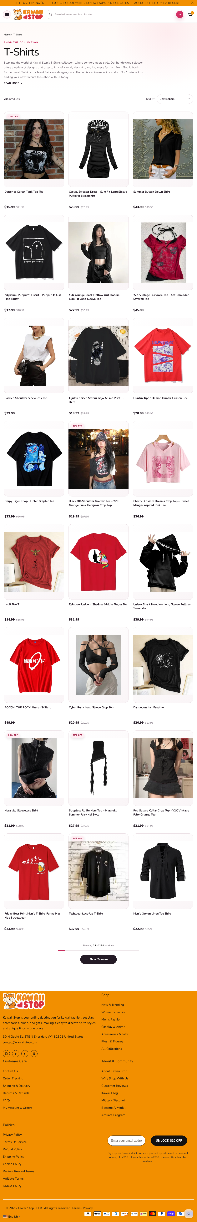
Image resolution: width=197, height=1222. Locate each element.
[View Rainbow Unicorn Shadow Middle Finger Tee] (98, 562)
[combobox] (113, 14)
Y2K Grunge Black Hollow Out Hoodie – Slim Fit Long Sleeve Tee (95, 297)
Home (7, 34)
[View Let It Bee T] (34, 562)
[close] (192, 3)
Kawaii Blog (109, 1093)
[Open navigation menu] (7, 14)
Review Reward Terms (18, 1171)
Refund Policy (12, 1149)
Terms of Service (15, 1142)
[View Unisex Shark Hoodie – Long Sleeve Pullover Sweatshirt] (163, 562)
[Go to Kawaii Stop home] (28, 14)
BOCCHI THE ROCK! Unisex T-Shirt (27, 707)
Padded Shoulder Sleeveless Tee (25, 398)
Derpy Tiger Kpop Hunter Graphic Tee (29, 501)
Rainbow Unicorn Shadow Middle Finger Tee (98, 604)
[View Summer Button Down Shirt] (163, 149)
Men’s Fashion (111, 1019)
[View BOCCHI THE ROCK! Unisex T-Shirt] (34, 665)
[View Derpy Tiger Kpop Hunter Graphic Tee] (34, 458)
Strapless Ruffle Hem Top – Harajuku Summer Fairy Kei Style (93, 812)
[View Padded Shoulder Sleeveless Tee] (34, 355)
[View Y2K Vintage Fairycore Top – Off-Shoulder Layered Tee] (163, 252)
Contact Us (10, 1071)
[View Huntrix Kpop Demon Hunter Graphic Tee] (163, 355)
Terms (76, 1208)
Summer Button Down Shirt (151, 192)
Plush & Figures (112, 1041)
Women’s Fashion (113, 1012)
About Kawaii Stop (114, 1071)
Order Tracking (13, 1078)
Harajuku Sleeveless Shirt (21, 810)
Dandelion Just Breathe (148, 707)
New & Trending (112, 1005)
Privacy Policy (12, 1135)
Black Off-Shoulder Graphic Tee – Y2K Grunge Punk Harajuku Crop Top (94, 503)
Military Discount (113, 1100)
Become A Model (113, 1108)
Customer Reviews (114, 1086)
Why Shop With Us (115, 1078)
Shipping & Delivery (16, 1086)
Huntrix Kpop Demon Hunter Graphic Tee (160, 398)
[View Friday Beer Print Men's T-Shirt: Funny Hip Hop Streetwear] (34, 871)
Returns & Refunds (16, 1093)
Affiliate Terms (13, 1179)
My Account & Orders (18, 1108)
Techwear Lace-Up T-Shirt (86, 913)
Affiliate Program (113, 1115)
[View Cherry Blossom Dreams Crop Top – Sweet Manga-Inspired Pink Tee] (163, 458)
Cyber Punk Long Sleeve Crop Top (91, 707)
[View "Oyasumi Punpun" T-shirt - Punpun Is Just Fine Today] (34, 252)
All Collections (111, 1049)
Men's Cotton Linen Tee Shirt (152, 913)
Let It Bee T (11, 604)
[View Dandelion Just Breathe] (163, 665)
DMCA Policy (12, 1186)
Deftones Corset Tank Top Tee (23, 192)
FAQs (7, 1100)
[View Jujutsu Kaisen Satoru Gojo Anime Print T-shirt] (98, 355)
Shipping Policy (13, 1157)
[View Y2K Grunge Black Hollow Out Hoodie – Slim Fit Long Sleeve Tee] (98, 252)
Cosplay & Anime (113, 1027)
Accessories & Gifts (115, 1034)
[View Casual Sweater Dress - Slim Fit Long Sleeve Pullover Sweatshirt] (98, 149)
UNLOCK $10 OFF (169, 1140)
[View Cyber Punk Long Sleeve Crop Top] (98, 665)
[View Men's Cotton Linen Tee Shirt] (163, 871)
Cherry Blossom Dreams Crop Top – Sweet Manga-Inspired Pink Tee (161, 503)
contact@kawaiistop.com (20, 1042)
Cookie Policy (12, 1164)
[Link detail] (6, 1053)
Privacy (88, 1208)
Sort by (150, 99)
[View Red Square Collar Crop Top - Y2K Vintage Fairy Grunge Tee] (163, 768)
